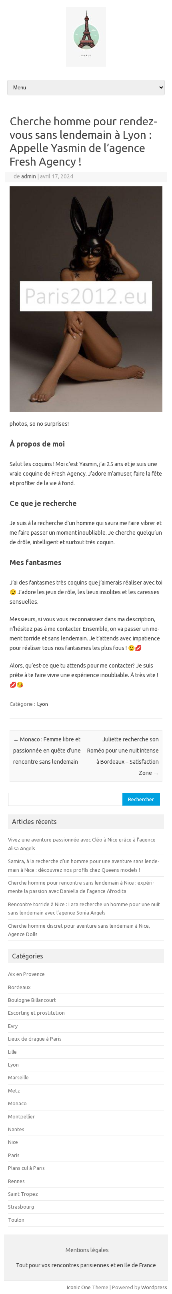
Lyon (42, 704)
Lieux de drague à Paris (35, 1038)
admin (28, 176)
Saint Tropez (23, 1194)
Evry (13, 1026)
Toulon (16, 1220)
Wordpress (154, 1287)
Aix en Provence (26, 974)
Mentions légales (87, 1250)
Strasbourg (21, 1206)
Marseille (18, 1077)
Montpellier (21, 1116)
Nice (13, 1142)
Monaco (17, 1103)
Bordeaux (19, 987)
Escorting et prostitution (36, 1012)
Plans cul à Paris (26, 1168)
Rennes (16, 1181)
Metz (14, 1090)
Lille (12, 1052)
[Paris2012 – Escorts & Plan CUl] (86, 64)
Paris (14, 1155)
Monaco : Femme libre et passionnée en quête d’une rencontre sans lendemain (47, 750)
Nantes (16, 1129)
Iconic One (79, 1287)
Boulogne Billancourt (32, 1000)
